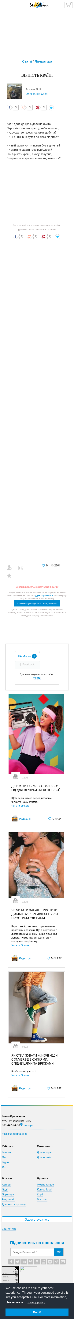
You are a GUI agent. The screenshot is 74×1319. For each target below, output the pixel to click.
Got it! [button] (37, 1312)
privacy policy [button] (36, 1302)
